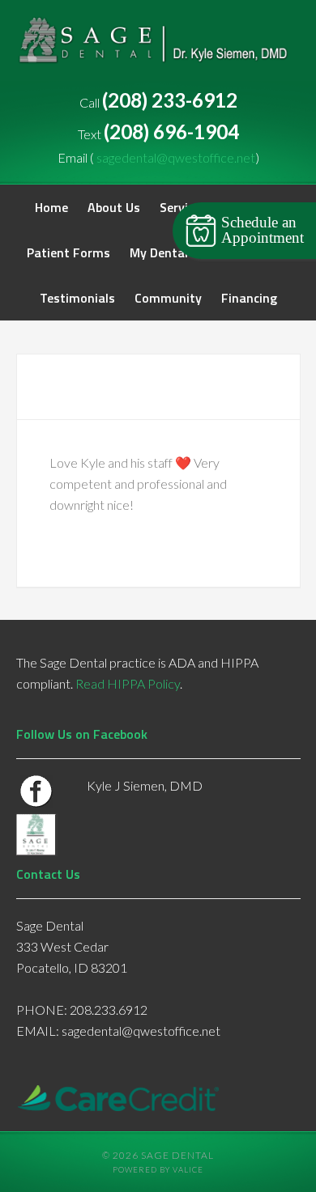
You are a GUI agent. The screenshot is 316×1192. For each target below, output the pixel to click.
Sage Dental (158, 48)
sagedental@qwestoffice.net (175, 157)
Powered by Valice (158, 1169)
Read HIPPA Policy (127, 683)
